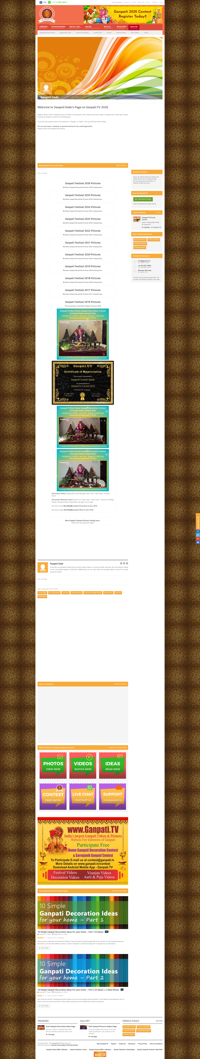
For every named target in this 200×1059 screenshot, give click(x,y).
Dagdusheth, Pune (65, 32)
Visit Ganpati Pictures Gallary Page (103, 1026)
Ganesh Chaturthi (140, 243)
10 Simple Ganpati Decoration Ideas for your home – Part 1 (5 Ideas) (70, 932)
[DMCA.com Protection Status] (100, 1052)
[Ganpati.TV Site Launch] (136, 219)
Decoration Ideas (58, 27)
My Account (121, 27)
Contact (146, 32)
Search (134, 2)
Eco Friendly (68, 506)
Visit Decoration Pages (119, 890)
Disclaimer (131, 1044)
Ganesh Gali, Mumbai (82, 32)
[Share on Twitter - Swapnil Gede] (198, 535)
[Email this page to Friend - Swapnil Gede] (198, 542)
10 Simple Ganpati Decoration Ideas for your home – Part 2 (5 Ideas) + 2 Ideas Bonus (78, 989)
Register (155, 2)
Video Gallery (135, 32)
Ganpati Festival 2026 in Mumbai (56, 1049)
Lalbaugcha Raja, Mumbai (47, 32)
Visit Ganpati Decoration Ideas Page (60, 1026)
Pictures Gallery (121, 32)
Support (113, 1044)
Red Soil (118, 592)
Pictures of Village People (92, 592)
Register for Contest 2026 (118, 747)
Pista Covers (108, 592)
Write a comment (121, 684)
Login (160, 2)
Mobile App (141, 2)
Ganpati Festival (139, 247)
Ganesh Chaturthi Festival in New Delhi (149, 1049)
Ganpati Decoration (143, 1030)
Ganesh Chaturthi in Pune (78, 1049)
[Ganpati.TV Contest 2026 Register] (123, 6)
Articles (108, 27)
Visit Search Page (144, 199)
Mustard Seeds (77, 592)
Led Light (65, 592)
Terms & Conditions (156, 1044)
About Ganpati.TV (102, 1044)
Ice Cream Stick (54, 592)
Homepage (43, 27)
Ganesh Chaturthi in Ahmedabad (124, 1049)
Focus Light (42, 592)
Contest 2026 (98, 32)
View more (158, 212)
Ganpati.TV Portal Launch (148, 218)
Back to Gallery (122, 165)
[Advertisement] (83, 146)
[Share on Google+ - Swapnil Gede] (198, 538)
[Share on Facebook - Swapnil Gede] (198, 531)
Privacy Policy (142, 1044)
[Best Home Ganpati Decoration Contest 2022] (83, 818)
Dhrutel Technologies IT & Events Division (65, 1045)
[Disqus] (83, 714)
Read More (45, 948)
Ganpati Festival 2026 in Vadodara (100, 1049)
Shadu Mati (42, 596)
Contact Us (127, 2)
